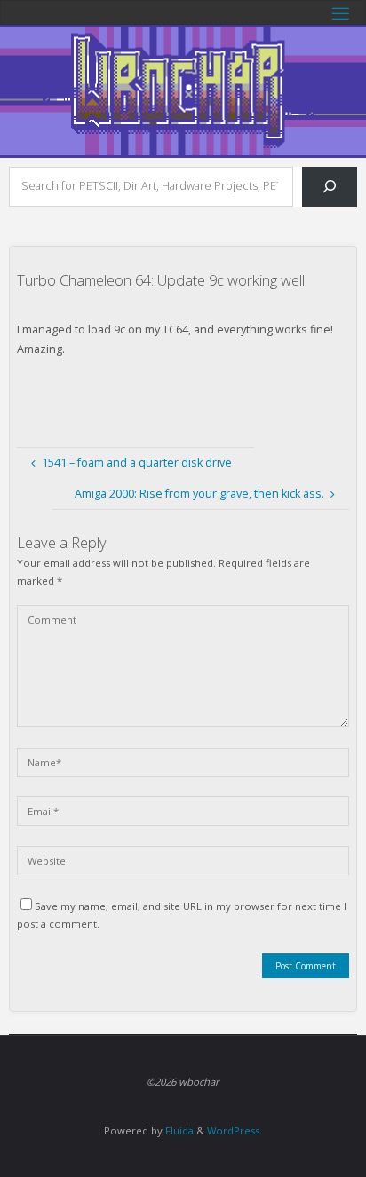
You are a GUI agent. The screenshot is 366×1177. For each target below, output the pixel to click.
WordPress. (234, 1130)
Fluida (178, 1130)
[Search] (329, 187)
